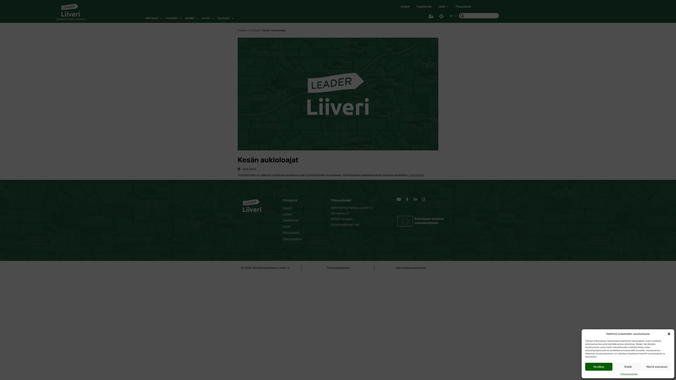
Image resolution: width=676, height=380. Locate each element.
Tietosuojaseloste (629, 374)
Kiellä (628, 366)
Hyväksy (598, 366)
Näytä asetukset (657, 366)
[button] (669, 334)
